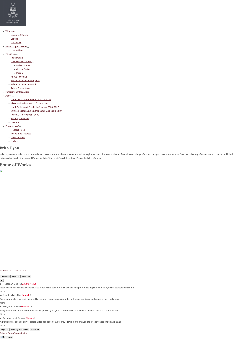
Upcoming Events (19, 35)
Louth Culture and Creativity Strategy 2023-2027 (35, 107)
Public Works (17, 58)
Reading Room (18, 130)
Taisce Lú (10, 54)
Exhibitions (16, 42)
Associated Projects (21, 134)
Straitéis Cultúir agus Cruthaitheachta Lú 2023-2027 (36, 111)
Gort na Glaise (23, 69)
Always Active (29, 284)
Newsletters (17, 50)
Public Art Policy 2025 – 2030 (25, 115)
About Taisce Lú (19, 77)
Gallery (14, 141)
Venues (14, 39)
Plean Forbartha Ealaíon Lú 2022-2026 (29, 103)
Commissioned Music (21, 61)
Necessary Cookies (12, 284)
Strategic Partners (20, 118)
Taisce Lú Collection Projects (25, 80)
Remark (25, 295)
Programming (12, 126)
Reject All (16, 276)
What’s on (10, 31)
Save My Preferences (19, 330)
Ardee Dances (23, 65)
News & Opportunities (16, 46)
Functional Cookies (12, 295)
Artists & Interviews (20, 88)
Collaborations (18, 137)
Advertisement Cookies (14, 318)
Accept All (26, 276)
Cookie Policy (20, 333)
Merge (19, 73)
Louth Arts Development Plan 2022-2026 (31, 99)
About (8, 96)
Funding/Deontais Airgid (17, 92)
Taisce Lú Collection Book (23, 84)
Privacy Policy (7, 333)
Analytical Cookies (12, 307)
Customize (5, 276)
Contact (15, 122)
